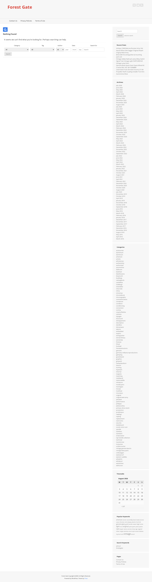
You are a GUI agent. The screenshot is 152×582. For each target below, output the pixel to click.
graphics (119, 359)
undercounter (120, 446)
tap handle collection (123, 438)
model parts (120, 385)
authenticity (120, 263)
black (134, 520)
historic (118, 365)
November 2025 (121, 103)
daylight (119, 316)
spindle (118, 429)
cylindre (118, 314)
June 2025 (119, 109)
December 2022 (121, 147)
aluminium (119, 253)
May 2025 (119, 111)
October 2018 (120, 205)
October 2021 (120, 173)
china (118, 291)
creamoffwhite (121, 312)
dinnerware (120, 327)
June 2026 (119, 88)
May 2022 (119, 160)
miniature (119, 382)
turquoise (119, 444)
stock (130, 531)
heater (134, 524)
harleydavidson (121, 363)
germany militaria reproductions (127, 353)
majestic (119, 374)
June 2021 (119, 177)
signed (140, 529)
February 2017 (121, 226)
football (118, 346)
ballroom (119, 270)
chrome (121, 522)
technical (119, 440)
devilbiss (119, 325)
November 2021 (121, 171)
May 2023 (119, 139)
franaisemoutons (122, 348)
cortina (118, 310)
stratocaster (120, 436)
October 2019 (120, 196)
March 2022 (120, 164)
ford (137, 522)
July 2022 (119, 156)
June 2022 (119, 158)
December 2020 (121, 183)
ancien (124, 520)
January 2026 (120, 98)
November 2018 (121, 203)
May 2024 (119, 122)
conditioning (120, 306)
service (129, 529)
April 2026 (119, 92)
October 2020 (120, 188)
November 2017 (121, 222)
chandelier (119, 287)
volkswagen (120, 453)
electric (118, 329)
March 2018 (120, 213)
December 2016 (121, 228)
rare (117, 529)
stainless (119, 431)
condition (119, 304)
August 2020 (120, 190)
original (118, 395)
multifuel (119, 391)
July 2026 (119, 85)
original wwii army (122, 397)
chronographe (121, 297)
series (125, 529)
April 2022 (119, 162)
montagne (119, 387)
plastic (141, 526)
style (133, 531)
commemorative (121, 299)
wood (133, 534)
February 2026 (121, 96)
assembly (130, 520)
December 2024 (121, 117)
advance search (128, 35)
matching (119, 376)
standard (119, 434)
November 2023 (121, 132)
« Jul (123, 506)
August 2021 (120, 175)
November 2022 (121, 149)
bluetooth (119, 276)
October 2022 (120, 151)
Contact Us (13, 21)
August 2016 (120, 232)
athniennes (120, 261)
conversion (120, 308)
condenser (119, 301)
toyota (118, 534)
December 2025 (121, 100)
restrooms (119, 421)
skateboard (120, 425)
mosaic (118, 389)
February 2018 (121, 215)
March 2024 (120, 126)
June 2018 (119, 209)
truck (121, 534)
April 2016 (119, 237)
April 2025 (119, 113)
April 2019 (119, 198)
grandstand (120, 357)
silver (118, 531)
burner (142, 520)
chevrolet (119, 289)
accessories (120, 250)
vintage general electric (123, 448)
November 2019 (121, 194)
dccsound (119, 319)
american (119, 257)
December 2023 (121, 130)
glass (123, 524)
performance (120, 402)
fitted (118, 344)
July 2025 (119, 107)
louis (121, 526)
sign (136, 529)
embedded (119, 331)
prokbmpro (120, 412)
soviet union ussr (122, 427)
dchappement (121, 321)
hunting (118, 368)
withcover (119, 465)
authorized (119, 265)
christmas (119, 293)
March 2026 (120, 94)
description (120, 323)
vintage (127, 533)
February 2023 (121, 145)
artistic (118, 259)
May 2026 (119, 90)
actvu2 (118, 546)
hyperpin (119, 370)
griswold (119, 361)
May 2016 (119, 235)
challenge (119, 285)
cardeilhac (119, 282)
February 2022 (121, 166)
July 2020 (119, 192)
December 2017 (121, 220)
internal (118, 372)
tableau (141, 531)
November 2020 (121, 186)
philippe (119, 404)
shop (133, 529)
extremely (119, 340)
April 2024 (119, 124)
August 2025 (120, 105)
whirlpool (119, 461)
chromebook (120, 295)
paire (130, 526)
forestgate (119, 548)
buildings (119, 278)
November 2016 (121, 230)
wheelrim (119, 459)
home (141, 524)
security (118, 423)
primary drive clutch (122, 408)
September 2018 (121, 207)
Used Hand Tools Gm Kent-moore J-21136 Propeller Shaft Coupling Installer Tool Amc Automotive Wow (130, 72)
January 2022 (120, 169)
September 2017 (121, 224)
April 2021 (119, 179)
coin (126, 522)
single (121, 531)
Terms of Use (40, 21)
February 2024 (121, 128)
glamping (119, 355)
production (120, 410)
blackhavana (120, 274)
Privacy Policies (26, 21)
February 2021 (121, 181)
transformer (120, 442)
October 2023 (120, 134)
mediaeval (119, 378)
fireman (118, 342)
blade (138, 520)
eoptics (118, 333)
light (118, 526)
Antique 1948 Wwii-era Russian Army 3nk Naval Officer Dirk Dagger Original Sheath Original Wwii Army (129, 50)
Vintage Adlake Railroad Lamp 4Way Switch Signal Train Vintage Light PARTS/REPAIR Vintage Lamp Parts (130, 61)
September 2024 (121, 120)
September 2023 (121, 137)
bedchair (119, 272)
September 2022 (121, 154)
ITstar (86, 578)
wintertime (119, 463)
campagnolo (120, 280)
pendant (119, 399)
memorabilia (120, 380)
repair (121, 529)
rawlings (119, 414)
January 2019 (120, 201)
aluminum (119, 255)
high (138, 524)
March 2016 (120, 239)
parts (133, 527)
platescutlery (120, 406)
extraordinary (120, 338)
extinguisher (120, 336)
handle (130, 524)
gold (126, 524)
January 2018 (120, 217)
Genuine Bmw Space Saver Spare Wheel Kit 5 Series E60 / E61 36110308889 (130, 66)
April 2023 (119, 141)
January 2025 (120, 115)
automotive (120, 267)
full (140, 522)
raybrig (118, 416)
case (117, 522)
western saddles (121, 457)
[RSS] (141, 5)
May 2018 (119, 211)
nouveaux (119, 393)
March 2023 (120, 143)
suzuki (137, 531)
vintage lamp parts (122, 451)
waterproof (120, 455)
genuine (119, 351)
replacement (120, 419)
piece (137, 526)
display (129, 522)
